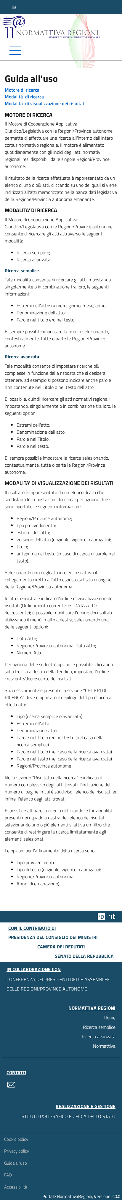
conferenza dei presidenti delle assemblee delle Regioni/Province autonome (58, 984)
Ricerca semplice (99, 1027)
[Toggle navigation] (61, 50)
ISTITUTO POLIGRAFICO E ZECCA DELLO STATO (67, 1116)
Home (109, 1017)
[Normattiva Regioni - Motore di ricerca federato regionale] (62, 26)
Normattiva (104, 1045)
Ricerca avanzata (98, 1036)
